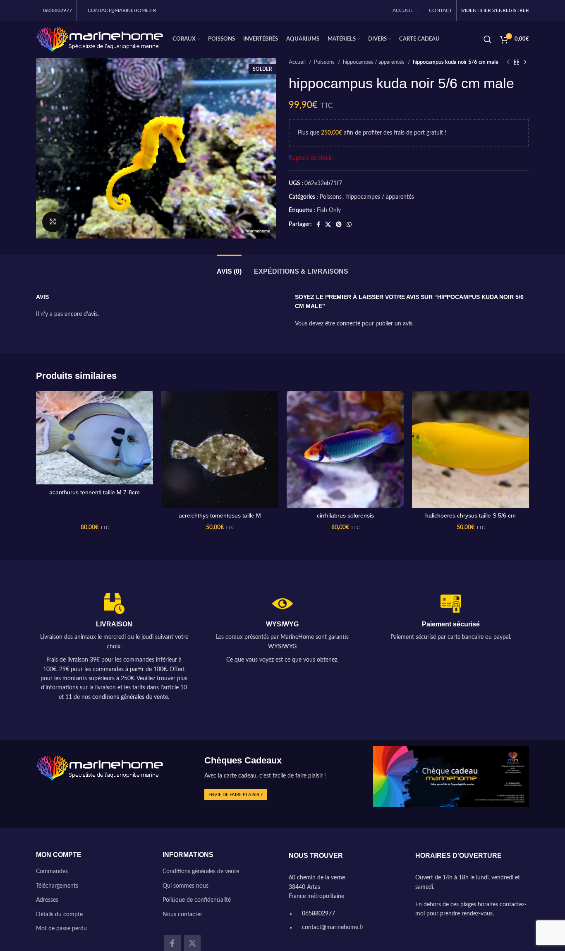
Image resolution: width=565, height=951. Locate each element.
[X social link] (328, 224)
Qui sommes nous (185, 886)
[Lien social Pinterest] (338, 224)
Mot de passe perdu (61, 929)
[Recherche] (487, 39)
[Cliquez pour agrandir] (52, 222)
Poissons (325, 62)
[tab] (229, 267)
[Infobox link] (114, 647)
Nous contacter (182, 914)
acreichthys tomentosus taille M (220, 515)
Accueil (298, 62)
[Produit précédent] (508, 62)
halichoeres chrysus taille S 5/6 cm (470, 515)
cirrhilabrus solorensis (345, 515)
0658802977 (317, 914)
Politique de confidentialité (197, 900)
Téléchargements (57, 886)
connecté (348, 324)
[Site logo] (100, 39)
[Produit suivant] (525, 62)
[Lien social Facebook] (318, 224)
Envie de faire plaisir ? (235, 794)
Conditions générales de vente (201, 871)
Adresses (47, 900)
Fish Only (329, 210)
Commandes (52, 871)
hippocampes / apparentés (374, 62)
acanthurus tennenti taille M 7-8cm (94, 492)
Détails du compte (59, 914)
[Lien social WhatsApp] (349, 224)
